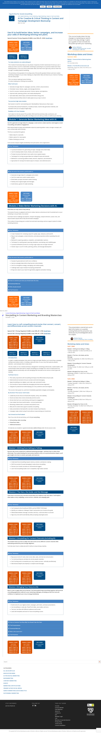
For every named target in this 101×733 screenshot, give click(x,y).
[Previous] (89, 35)
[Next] (92, 35)
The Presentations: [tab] (15, 625)
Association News (9, 673)
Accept (42, 6)
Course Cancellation (60, 725)
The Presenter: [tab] (14, 290)
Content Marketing (33, 16)
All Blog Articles (9, 671)
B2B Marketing (8, 678)
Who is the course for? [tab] (16, 631)
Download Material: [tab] (15, 628)
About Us (57, 711)
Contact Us (58, 713)
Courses (57, 706)
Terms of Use (58, 723)
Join (56, 714)
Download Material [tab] (15, 283)
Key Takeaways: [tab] (14, 146)
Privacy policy (57, 6)
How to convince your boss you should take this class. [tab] (24, 280)
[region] (35, 156)
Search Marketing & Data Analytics (15, 690)
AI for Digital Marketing (23, 16)
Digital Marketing (42, 16)
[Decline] (99, 4)
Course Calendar (59, 707)
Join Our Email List (10, 706)
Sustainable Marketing (11, 693)
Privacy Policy (58, 722)
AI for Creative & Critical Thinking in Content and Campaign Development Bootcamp (40, 19)
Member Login (59, 716)
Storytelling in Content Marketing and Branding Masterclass (34, 315)
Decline (49, 6)
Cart (56, 718)
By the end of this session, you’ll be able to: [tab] (21, 171)
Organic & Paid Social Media (53, 16)
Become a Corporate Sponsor (62, 720)
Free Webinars (59, 709)
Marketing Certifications (11, 686)
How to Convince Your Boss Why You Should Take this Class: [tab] (26, 622)
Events (5, 683)
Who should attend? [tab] (15, 287)
